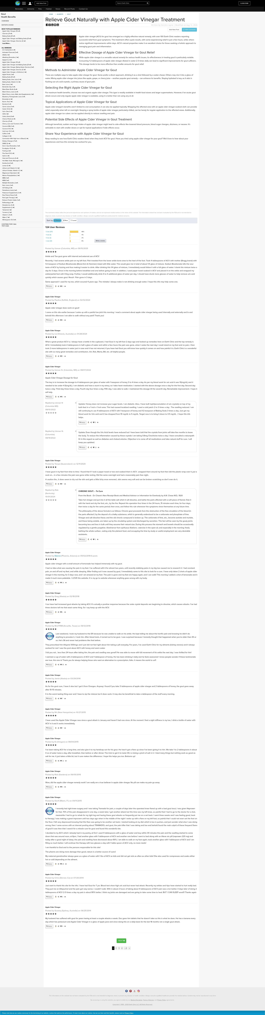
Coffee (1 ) (6, 133)
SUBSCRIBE (244, 3)
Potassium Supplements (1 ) (11, 193)
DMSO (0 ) (6, 143)
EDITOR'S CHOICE (7, 25)
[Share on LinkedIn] (52, 25)
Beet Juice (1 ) (7, 84)
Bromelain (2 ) (7, 99)
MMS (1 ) (5, 178)
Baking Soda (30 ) (8, 36)
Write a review (100, 241)
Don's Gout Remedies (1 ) (11, 146)
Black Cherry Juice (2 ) (10, 92)
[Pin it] (50, 25)
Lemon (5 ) (6, 166)
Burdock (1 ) (6, 104)
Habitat (49, 9)
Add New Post (41, 3)
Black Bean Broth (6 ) (9, 89)
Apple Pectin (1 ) (8, 74)
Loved (74, 220)
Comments (190, 30)
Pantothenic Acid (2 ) (9, 190)
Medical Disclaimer (136, 1000)
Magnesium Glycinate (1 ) (10, 173)
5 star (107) (49, 231)
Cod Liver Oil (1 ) (8, 131)
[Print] (58, 25)
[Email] (55, 25)
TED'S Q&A (5, 226)
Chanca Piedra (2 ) (8, 119)
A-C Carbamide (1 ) (8, 50)
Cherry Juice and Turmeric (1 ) (12, 124)
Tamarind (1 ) (7, 210)
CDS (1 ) (5, 114)
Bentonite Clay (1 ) (8, 87)
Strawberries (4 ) (8, 205)
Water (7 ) (6, 217)
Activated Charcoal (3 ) (10, 52)
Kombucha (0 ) (7, 163)
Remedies (19, 9)
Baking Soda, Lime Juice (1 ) (11, 79)
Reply (50, 286)
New (66, 220)
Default (58, 220)
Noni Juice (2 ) (7, 185)
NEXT (120, 940)
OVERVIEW (5, 21)
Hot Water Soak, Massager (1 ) (12, 161)
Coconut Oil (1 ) (7, 129)
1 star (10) (49, 241)
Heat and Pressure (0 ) (10, 158)
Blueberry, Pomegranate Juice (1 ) (13, 97)
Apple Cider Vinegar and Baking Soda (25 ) (16, 38)
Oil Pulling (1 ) (7, 188)
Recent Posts (69, 9)
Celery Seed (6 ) (8, 116)
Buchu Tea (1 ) (7, 102)
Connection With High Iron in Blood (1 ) (15, 138)
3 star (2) (48, 238)
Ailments (30, 9)
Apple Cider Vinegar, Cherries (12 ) (14, 41)
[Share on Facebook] (47, 25)
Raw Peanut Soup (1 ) (9, 195)
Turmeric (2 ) (7, 212)
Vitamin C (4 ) (7, 215)
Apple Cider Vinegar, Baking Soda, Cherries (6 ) (18, 67)
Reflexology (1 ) (7, 202)
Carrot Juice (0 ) (8, 106)
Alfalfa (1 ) (6, 55)
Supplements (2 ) (8, 207)
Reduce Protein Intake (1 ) (11, 200)
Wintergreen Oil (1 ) (9, 220)
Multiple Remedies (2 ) (10, 183)
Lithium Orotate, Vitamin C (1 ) (12, 170)
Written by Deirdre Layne (162, 25)
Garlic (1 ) (5, 156)
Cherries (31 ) (7, 33)
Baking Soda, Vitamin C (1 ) (11, 82)
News (58, 9)
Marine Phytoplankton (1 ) (11, 175)
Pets (40, 9)
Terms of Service (148, 1000)
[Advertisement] (107, 176)
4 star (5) (48, 235)
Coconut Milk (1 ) (8, 126)
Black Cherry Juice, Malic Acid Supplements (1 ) (18, 94)
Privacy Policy (161, 1000)
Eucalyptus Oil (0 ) (8, 148)
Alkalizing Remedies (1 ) (10, 57)
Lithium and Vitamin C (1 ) (11, 168)
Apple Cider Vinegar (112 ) (11, 31)
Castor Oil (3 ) (7, 109)
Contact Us (83, 9)
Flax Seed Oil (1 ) (8, 153)
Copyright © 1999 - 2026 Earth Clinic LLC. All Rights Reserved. (132, 1004)
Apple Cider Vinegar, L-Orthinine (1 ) (14, 72)
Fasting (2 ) (6, 151)
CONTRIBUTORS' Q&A (9, 224)
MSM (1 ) (5, 180)
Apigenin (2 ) (7, 60)
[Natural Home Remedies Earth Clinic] (18, 3)
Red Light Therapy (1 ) (10, 197)
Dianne (58, 556)
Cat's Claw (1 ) (7, 111)
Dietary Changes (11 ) (9, 141)
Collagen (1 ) (6, 136)
